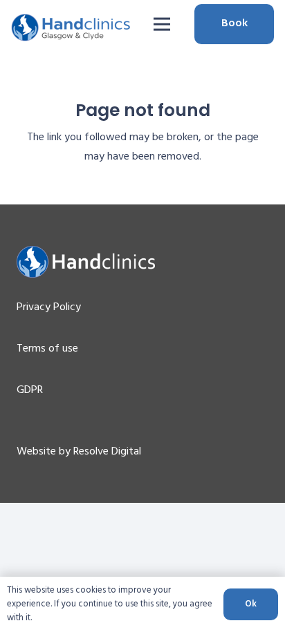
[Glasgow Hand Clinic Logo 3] (71, 27)
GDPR (30, 390)
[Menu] (162, 24)
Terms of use (47, 349)
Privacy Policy (49, 307)
